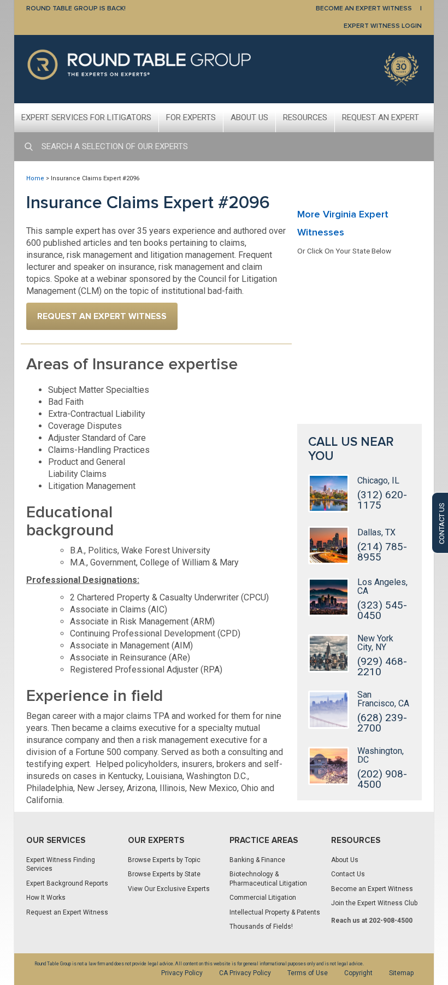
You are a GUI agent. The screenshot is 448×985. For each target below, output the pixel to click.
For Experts (191, 117)
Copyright (358, 973)
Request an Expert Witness (67, 912)
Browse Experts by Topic (164, 860)
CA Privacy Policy (245, 973)
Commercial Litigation (262, 897)
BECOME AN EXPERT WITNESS (364, 8)
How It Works (46, 897)
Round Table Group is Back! (76, 8)
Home (35, 178)
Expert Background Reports (67, 883)
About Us (249, 117)
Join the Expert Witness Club (374, 903)
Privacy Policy (182, 973)
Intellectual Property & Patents (274, 912)
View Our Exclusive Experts (169, 889)
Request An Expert (380, 117)
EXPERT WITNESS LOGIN (383, 26)
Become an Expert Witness (372, 889)
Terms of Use (307, 973)
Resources (305, 117)
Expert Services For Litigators (86, 117)
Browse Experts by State (164, 874)
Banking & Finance (257, 860)
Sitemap (401, 973)
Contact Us (348, 874)
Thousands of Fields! (261, 926)
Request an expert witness (102, 316)
